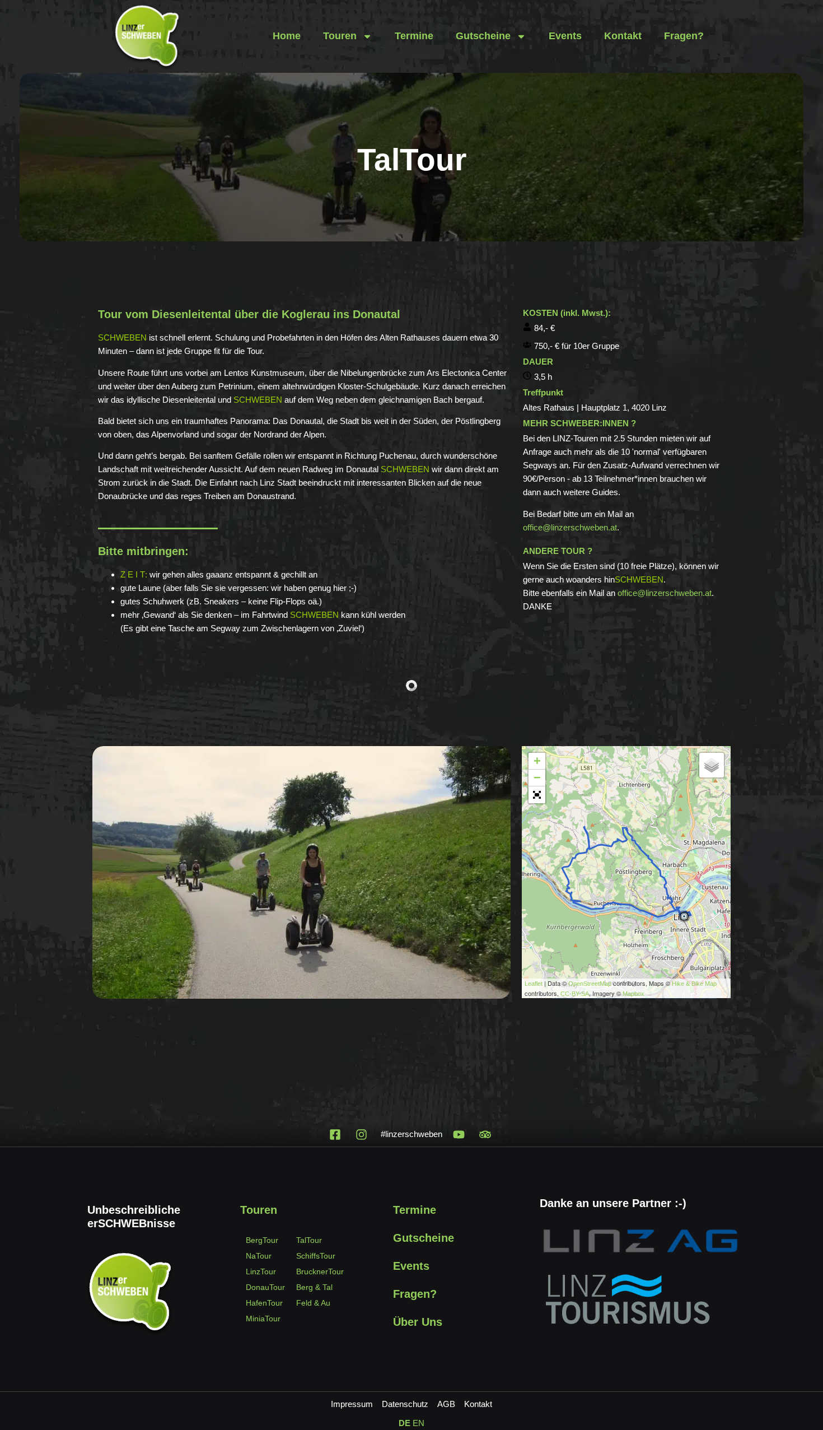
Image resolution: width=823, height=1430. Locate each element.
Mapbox (633, 993)
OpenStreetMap (589, 983)
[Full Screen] (537, 794)
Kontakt (623, 35)
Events (565, 35)
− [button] (537, 778)
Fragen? (684, 35)
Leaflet (534, 983)
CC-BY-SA (574, 993)
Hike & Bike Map (694, 983)
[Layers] (711, 765)
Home (287, 35)
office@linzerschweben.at (570, 527)
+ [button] (537, 761)
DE (404, 1423)
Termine (414, 35)
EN (418, 1423)
